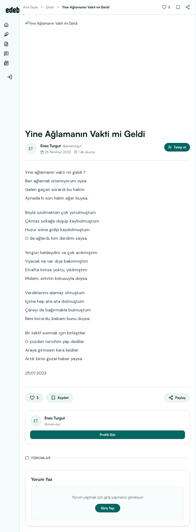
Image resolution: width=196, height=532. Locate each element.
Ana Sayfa (30, 7)
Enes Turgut (50, 145)
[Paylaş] (187, 7)
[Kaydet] (178, 7)
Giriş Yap (107, 508)
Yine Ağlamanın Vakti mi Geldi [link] (85, 7)
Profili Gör (108, 435)
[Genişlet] (19, 266)
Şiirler (50, 7)
